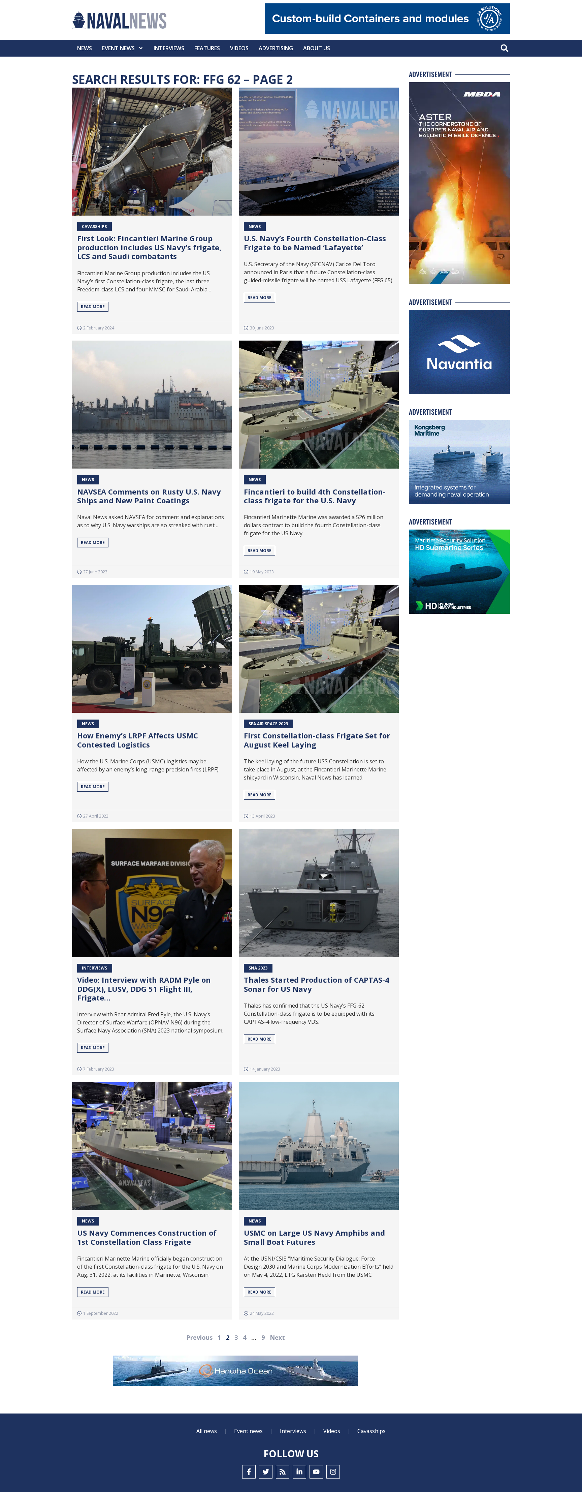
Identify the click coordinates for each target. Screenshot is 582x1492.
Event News (118, 48)
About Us (316, 48)
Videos (239, 48)
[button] (504, 48)
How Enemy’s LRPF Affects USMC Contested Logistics (137, 739)
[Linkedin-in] (299, 1472)
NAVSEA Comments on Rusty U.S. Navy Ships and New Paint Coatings (149, 495)
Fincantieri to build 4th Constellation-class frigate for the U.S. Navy (315, 495)
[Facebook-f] (249, 1472)
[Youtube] (316, 1472)
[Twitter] (265, 1472)
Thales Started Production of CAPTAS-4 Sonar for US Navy (316, 984)
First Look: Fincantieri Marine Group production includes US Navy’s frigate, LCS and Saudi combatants (149, 247)
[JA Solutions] (387, 32)
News (84, 48)
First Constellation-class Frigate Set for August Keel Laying (317, 739)
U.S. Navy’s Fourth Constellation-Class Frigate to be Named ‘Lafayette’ (315, 242)
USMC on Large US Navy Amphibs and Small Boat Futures (314, 1237)
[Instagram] (333, 1472)
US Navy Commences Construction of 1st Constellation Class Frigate (147, 1237)
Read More (93, 307)
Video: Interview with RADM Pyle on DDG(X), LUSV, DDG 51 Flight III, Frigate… (144, 989)
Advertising (276, 48)
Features (207, 48)
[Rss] (282, 1472)
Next (277, 1337)
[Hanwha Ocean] (235, 1372)
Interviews (169, 48)
